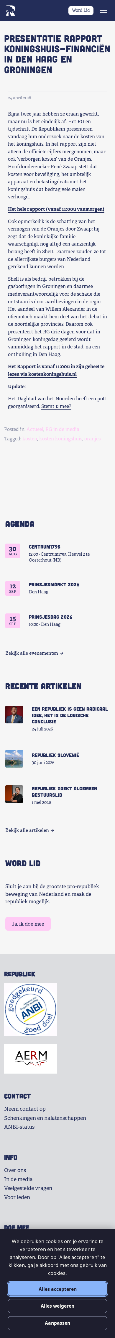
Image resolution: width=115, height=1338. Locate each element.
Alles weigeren (57, 1306)
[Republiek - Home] (10, 10)
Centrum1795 (44, 546)
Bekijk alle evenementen (31, 653)
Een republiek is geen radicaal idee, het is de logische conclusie (70, 715)
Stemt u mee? (56, 406)
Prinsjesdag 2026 (50, 617)
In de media (18, 1179)
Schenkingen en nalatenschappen (45, 1118)
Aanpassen (57, 1323)
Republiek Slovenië (55, 755)
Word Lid (81, 10)
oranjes (92, 439)
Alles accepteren (58, 1289)
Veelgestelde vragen (28, 1188)
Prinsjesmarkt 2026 (54, 584)
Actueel (35, 429)
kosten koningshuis (60, 439)
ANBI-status (19, 1127)
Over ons (15, 1170)
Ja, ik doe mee (28, 924)
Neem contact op (25, 1109)
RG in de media (62, 429)
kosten (29, 439)
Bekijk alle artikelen (27, 830)
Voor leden (17, 1197)
